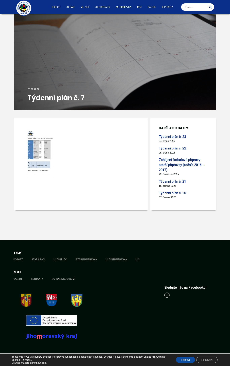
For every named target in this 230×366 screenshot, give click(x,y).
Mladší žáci (60, 259)
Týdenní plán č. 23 (172, 137)
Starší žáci (38, 259)
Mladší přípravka (116, 259)
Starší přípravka (86, 259)
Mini (139, 7)
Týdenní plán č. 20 (172, 193)
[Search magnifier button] (210, 7)
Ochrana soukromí (63, 279)
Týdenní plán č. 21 (172, 181)
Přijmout (185, 359)
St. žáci (71, 7)
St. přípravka (102, 7)
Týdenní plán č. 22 (172, 148)
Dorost (56, 7)
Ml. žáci (85, 7)
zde (44, 362)
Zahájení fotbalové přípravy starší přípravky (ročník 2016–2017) (181, 165)
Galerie (152, 7)
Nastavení (206, 359)
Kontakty (167, 7)
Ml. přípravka (123, 7)
